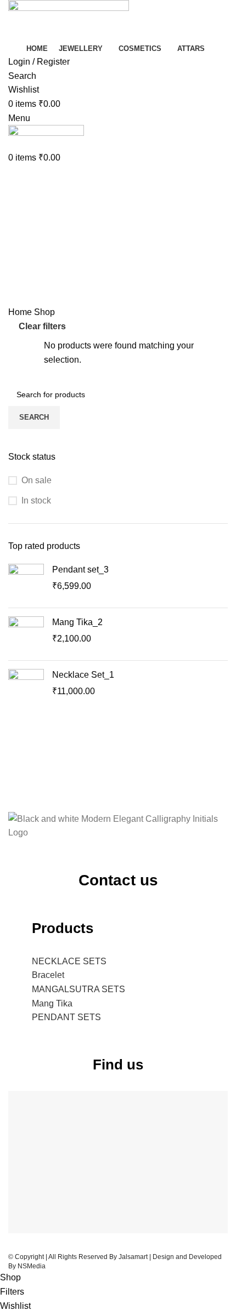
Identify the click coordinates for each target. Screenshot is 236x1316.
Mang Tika (52, 1003)
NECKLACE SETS (69, 961)
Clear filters (42, 326)
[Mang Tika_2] (26, 634)
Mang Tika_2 (77, 622)
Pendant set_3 (80, 569)
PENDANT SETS (66, 1017)
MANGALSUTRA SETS (78, 989)
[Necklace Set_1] (26, 687)
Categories (31, 205)
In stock (36, 500)
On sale (36, 480)
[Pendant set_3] (26, 581)
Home (21, 312)
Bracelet (48, 975)
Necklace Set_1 (83, 674)
